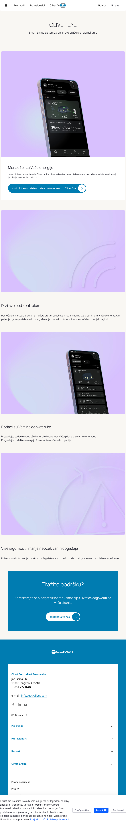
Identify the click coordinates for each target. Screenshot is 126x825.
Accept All (101, 810)
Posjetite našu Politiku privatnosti (49, 819)
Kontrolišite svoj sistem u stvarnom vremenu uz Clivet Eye (44, 188)
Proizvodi (17, 726)
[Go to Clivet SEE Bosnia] (63, 5)
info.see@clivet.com (34, 695)
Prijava (115, 5)
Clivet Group (19, 764)
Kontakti (16, 751)
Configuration (82, 810)
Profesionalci (19, 738)
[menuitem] (19, 5)
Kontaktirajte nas (59, 617)
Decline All (118, 810)
